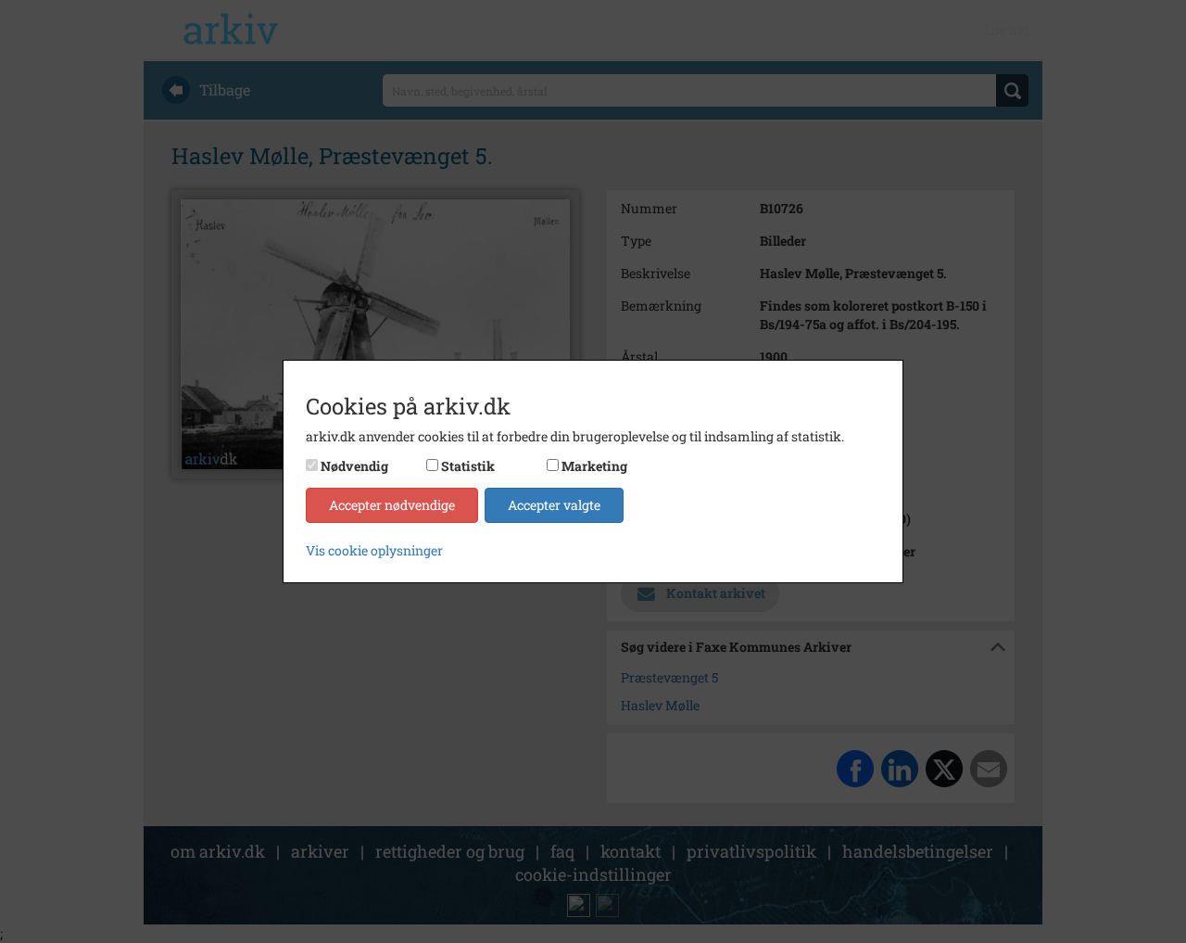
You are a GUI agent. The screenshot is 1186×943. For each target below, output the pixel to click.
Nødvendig (354, 466)
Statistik (468, 466)
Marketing (594, 466)
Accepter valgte (554, 505)
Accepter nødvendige (392, 505)
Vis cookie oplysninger (374, 550)
